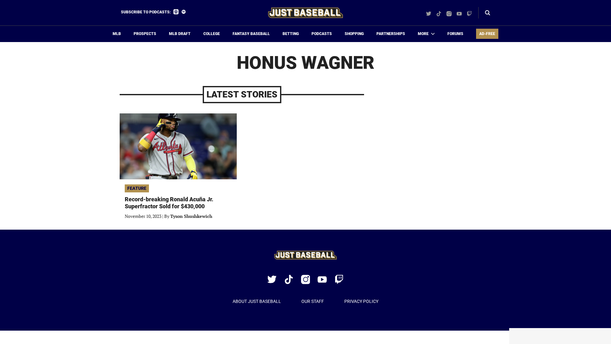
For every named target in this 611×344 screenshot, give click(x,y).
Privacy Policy (361, 301)
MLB (117, 34)
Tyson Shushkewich (191, 216)
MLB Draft (180, 34)
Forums (455, 34)
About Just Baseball (257, 301)
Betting (291, 34)
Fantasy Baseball (251, 34)
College (211, 34)
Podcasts (322, 34)
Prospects (145, 34)
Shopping (354, 34)
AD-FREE (487, 34)
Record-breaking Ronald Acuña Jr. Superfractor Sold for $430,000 (169, 203)
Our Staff (312, 301)
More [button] (423, 34)
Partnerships (390, 34)
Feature (136, 188)
